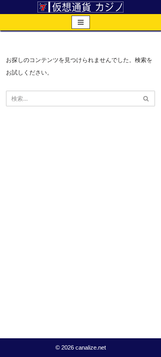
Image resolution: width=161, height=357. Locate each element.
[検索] (146, 99)
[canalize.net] (80, 7)
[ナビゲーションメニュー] (81, 22)
